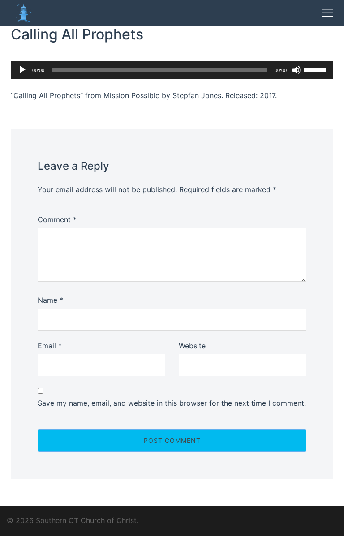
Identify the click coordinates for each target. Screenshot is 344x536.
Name (50, 300)
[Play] (22, 69)
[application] (172, 70)
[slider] (316, 69)
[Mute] (296, 69)
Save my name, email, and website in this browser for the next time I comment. (172, 403)
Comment (57, 219)
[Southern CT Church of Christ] (24, 12)
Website (192, 345)
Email (50, 345)
